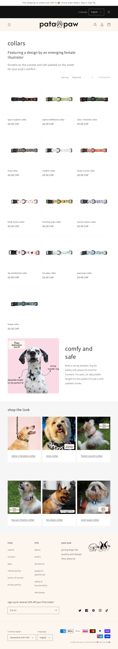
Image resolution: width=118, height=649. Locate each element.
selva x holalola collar (87, 119)
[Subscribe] (55, 610)
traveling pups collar (51, 222)
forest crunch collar (86, 170)
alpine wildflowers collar (53, 119)
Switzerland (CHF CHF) (20, 637)
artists (38, 556)
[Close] (109, 12)
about (38, 549)
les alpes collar (49, 273)
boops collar (13, 324)
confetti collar (48, 170)
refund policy (14, 570)
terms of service (16, 577)
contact (11, 556)
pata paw (79, 642)
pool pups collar (84, 273)
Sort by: (65, 77)
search (11, 549)
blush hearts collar (16, 222)
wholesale (40, 592)
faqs (10, 563)
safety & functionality (41, 583)
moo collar (13, 170)
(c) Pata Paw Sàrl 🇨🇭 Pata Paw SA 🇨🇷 (97, 642)
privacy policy (14, 584)
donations (40, 563)
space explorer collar (17, 119)
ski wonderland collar (17, 273)
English (94, 12)
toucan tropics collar (86, 222)
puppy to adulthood (40, 572)
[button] (9, 24)
